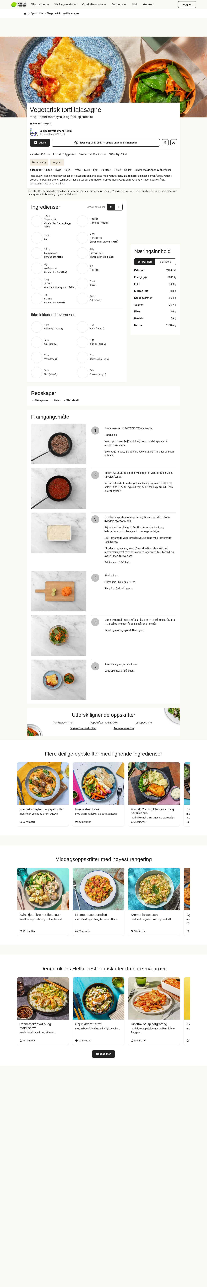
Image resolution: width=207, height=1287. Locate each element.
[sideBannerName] (155, 220)
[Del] (173, 142)
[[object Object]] (165, 142)
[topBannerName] (103, 27)
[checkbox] (31, 123)
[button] (77, 207)
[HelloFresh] (18, 4)
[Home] (25, 13)
